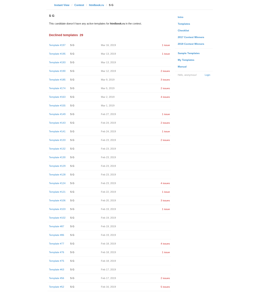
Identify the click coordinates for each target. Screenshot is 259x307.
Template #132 (57, 148)
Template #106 (57, 200)
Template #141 (57, 131)
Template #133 (57, 140)
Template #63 (56, 269)
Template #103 (57, 209)
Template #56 (56, 278)
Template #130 (57, 157)
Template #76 (56, 252)
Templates (184, 23)
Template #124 (57, 183)
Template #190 (57, 71)
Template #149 (57, 114)
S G (72, 45)
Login (207, 75)
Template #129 (57, 166)
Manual (182, 66)
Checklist (183, 30)
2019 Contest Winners (191, 43)
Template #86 (56, 235)
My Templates (186, 59)
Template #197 (57, 45)
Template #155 (57, 105)
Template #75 (56, 260)
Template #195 (57, 53)
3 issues (165, 79)
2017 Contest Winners (191, 37)
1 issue (166, 45)
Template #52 (56, 286)
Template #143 (57, 122)
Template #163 (57, 96)
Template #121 (57, 191)
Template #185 (57, 79)
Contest (79, 5)
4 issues (165, 96)
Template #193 (57, 62)
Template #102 (57, 217)
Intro (180, 17)
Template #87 (56, 226)
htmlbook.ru (96, 5)
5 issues (165, 286)
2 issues (165, 71)
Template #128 (57, 174)
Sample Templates (189, 53)
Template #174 (57, 88)
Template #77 (56, 243)
